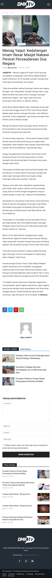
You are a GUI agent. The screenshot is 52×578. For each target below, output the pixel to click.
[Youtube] (32, 561)
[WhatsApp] (21, 309)
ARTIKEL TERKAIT (10, 349)
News (12, 13)
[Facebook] (4, 309)
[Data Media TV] (26, 4)
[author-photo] (26, 334)
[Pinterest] (16, 309)
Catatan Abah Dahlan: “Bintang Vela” (16, 494)
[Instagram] (26, 561)
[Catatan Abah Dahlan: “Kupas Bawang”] (43, 508)
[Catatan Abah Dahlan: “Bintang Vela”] (43, 497)
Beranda (5, 13)
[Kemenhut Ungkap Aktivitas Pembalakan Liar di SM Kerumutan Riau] (8, 370)
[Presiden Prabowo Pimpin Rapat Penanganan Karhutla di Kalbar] (8, 381)
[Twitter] (10, 309)
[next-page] (7, 390)
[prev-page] (3, 390)
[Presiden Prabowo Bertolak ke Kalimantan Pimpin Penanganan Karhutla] (43, 485)
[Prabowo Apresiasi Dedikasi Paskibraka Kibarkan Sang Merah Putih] (43, 520)
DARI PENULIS (25, 349)
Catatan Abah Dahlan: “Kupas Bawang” (17, 506)
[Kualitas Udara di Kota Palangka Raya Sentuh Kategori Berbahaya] (8, 358)
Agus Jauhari (12, 67)
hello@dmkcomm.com (31, 555)
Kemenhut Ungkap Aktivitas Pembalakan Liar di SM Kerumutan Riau (31, 370)
